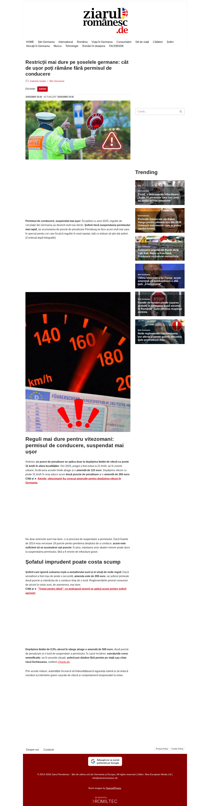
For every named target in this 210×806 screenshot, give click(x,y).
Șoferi (170, 42)
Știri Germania (46, 42)
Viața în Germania (102, 42)
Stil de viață (142, 42)
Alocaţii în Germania (38, 46)
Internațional (66, 42)
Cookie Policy (177, 749)
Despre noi (32, 749)
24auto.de (64, 662)
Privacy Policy (162, 749)
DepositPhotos (113, 788)
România (82, 42)
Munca (58, 46)
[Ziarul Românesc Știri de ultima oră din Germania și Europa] (105, 20)
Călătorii (158, 42)
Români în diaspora (93, 46)
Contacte (48, 749)
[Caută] (181, 111)
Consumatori (123, 42)
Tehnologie (71, 46)
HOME (30, 42)
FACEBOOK (116, 46)
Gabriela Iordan (38, 81)
